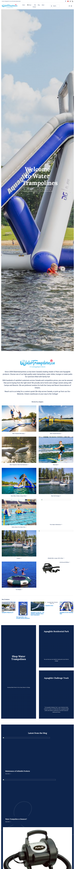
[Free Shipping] (19, 562)
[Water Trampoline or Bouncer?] (29, 780)
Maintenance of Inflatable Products (17, 771)
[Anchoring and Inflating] (51, 562)
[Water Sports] (56, 437)
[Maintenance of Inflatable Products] (26, 738)
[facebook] (65, 1)
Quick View (9, 606)
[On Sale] (19, 531)
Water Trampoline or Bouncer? (16, 819)
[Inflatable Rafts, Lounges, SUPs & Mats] (56, 531)
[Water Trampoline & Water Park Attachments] (19, 437)
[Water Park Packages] (56, 468)
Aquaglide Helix (49, 605)
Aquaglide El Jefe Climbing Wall (66, 613)
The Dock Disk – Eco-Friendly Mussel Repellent (23, 617)
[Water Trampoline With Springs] (19, 406)
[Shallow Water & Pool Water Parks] (19, 499)
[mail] (70, 1)
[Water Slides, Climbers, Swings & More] (19, 468)
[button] (3, 610)
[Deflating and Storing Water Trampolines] (37, 828)
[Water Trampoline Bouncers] (56, 406)
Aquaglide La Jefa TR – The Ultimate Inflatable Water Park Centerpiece (37, 614)
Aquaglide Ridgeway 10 (7, 612)
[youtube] (68, 1)
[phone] (72, 1)
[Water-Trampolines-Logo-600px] (9, 4)
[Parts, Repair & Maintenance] (56, 499)
